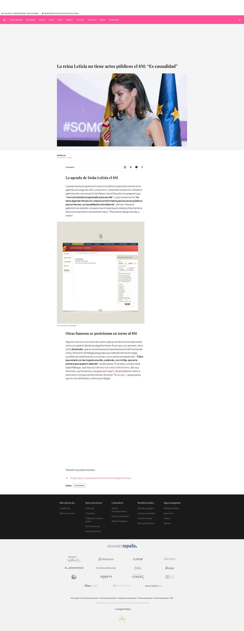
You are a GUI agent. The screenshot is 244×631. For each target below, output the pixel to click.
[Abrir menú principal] (239, 19)
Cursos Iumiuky (145, 518)
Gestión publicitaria (161, 598)
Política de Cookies (145, 598)
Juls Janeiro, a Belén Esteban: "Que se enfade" (21, 13)
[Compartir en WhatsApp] (125, 167)
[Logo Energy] (169, 568)
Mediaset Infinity (171, 508)
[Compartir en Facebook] (142, 167)
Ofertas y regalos (146, 508)
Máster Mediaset (119, 521)
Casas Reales (15, 20)
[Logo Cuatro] (138, 559)
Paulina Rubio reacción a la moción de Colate (61, 13)
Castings (90, 508)
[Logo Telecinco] (106, 559)
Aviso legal (75, 598)
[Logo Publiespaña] (122, 586)
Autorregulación (93, 531)
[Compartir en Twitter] (130, 167)
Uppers (167, 523)
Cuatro (167, 518)
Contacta (90, 513)
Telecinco (168, 513)
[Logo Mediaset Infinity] (74, 559)
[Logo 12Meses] (170, 577)
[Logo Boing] (138, 568)
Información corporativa (89, 598)
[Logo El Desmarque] (74, 568)
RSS (171, 598)
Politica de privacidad (108, 598)
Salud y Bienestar (146, 523)
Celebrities (64, 508)
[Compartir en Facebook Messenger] (136, 167)
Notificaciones (93, 526)
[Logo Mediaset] (122, 547)
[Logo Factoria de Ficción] (106, 568)
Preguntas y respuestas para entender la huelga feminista (100, 477)
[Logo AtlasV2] (90, 585)
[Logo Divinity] (170, 559)
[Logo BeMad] (74, 577)
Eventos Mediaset (120, 516)
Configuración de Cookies (126, 598)
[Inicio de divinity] (4, 19)
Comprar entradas (146, 513)
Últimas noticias (67, 513)
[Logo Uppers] (106, 577)
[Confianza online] (122, 621)
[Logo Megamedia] (123, 609)
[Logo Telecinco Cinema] (138, 576)
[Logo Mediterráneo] (154, 586)
